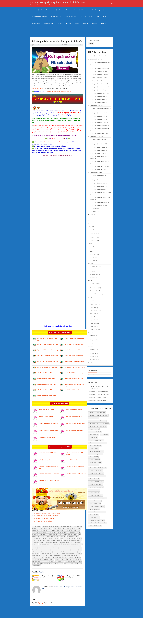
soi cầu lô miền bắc (94, 492)
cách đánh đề (37, 526)
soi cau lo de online (95, 459)
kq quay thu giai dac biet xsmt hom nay (56, 557)
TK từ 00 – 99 (93, 300)
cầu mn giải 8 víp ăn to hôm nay (48, 423)
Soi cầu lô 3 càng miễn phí (96, 484)
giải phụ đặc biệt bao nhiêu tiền (68, 546)
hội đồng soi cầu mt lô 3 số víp (98, 153)
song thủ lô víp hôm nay (73, 460)
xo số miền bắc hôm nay (95, 525)
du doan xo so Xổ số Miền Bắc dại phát (99, 423)
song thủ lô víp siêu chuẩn (74, 409)
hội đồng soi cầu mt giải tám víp (98, 150)
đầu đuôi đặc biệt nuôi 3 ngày (61, 528)
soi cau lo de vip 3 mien (95, 462)
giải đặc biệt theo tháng (66, 542)
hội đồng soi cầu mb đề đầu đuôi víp (99, 90)
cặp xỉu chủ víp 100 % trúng (47, 437)
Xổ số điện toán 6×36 (95, 266)
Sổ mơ (33, 30)
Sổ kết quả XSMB (49, 23)
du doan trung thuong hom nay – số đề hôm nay (57, 2)
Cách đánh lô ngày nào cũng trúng (99, 415)
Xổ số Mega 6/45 (94, 257)
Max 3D (92, 251)
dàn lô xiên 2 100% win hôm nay (74, 344)
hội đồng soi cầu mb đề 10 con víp (99, 84)
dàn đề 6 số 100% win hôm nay (46, 390)
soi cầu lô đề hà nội (95, 509)
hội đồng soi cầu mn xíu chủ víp (98, 205)
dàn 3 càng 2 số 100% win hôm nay (75, 367)
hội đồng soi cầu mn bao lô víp (98, 175)
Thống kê (85, 23)
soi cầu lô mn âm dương (96, 495)
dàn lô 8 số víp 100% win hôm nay (74, 338)
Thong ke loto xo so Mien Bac (97, 520)
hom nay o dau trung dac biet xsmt (61, 550)
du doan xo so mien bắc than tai (98, 420)
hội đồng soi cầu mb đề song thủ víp (99, 93)
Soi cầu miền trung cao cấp (97, 10)
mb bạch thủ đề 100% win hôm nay (47, 361)
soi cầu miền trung (66, 91)
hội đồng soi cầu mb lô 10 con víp (99, 71)
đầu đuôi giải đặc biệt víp (53, 91)
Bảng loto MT (93, 343)
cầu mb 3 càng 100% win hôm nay (75, 361)
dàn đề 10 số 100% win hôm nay (46, 395)
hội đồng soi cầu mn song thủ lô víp (99, 202)
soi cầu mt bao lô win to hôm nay (49, 474)
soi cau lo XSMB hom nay (96, 470)
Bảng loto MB (93, 335)
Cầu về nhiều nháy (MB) (96, 294)
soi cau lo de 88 (59, 563)
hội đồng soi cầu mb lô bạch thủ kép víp (100, 108)
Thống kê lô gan (94, 326)
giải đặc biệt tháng (38, 542)
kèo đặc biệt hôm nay (46, 551)
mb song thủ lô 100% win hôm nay (47, 344)
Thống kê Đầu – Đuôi (95, 311)
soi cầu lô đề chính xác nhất (97, 506)
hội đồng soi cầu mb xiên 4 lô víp (98, 113)
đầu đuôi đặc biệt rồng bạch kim (66, 532)
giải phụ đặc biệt (54, 546)
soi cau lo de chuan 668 (95, 445)
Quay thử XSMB (94, 349)
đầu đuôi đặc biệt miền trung (50, 526)
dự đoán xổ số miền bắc (95, 432)
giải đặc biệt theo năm (51, 542)
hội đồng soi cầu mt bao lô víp (98, 139)
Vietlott (60, 23)
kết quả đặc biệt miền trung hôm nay (66, 553)
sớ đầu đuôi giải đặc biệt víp (45, 563)
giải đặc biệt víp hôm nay (46, 460)
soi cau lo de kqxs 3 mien (96, 454)
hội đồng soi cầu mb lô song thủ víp (99, 125)
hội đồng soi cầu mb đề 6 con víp (99, 77)
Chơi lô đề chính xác (55, 16)
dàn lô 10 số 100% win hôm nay (74, 373)
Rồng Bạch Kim (93, 443)
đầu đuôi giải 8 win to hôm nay (75, 466)
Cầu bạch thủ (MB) (95, 283)
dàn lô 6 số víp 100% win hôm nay (47, 384)
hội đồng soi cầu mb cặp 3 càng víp (99, 68)
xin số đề (104, 523)
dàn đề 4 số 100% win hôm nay (46, 373)
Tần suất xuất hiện (95, 304)
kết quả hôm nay (36, 23)
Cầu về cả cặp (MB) (95, 291)
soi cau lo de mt (94, 456)
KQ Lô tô (94, 23)
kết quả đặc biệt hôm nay (47, 553)
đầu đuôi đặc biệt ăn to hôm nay (75, 423)
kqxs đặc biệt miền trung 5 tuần (64, 559)
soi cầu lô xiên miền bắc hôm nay (98, 498)
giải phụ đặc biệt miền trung (51, 548)
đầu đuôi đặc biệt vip (73, 536)
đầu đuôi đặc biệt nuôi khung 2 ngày (50, 530)
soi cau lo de (103, 443)
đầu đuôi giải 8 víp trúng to (74, 416)
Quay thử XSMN (94, 353)
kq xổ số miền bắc (94, 434)
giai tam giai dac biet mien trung (69, 548)
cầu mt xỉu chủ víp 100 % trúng (48, 453)
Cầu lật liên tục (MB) (95, 288)
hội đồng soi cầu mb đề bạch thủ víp (99, 87)
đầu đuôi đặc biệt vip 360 (40, 538)
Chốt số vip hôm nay (70, 16)
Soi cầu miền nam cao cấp (39, 16)
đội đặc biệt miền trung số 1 (68, 538)
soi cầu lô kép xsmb (94, 489)
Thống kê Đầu (93, 317)
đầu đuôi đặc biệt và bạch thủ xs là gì (56, 536)
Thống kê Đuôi (94, 314)
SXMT (104, 16)
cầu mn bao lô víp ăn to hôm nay (48, 430)
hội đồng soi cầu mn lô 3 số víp (98, 189)
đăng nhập (40, 603)
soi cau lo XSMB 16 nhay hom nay (98, 467)
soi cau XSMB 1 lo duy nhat (96, 481)
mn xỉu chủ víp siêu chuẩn (46, 409)
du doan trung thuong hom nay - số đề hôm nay (51, 45)
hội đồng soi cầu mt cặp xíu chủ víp (99, 144)
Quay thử (104, 23)
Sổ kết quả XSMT (94, 233)
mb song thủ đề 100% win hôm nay (47, 367)
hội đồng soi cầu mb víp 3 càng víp (99, 122)
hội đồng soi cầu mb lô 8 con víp (98, 102)
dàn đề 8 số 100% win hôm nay (74, 390)
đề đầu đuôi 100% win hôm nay (74, 378)
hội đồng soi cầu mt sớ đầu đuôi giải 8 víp (46, 515)
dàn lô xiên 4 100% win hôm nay (74, 355)
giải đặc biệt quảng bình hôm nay (72, 540)
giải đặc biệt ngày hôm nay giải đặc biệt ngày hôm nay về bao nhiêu (57, 539)
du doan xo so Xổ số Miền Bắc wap (98, 426)
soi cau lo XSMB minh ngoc (96, 473)
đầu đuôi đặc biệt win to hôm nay (76, 474)
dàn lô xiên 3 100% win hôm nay (74, 350)
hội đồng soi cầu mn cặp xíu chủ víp (99, 180)
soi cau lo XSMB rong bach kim (97, 476)
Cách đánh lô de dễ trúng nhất (97, 412)
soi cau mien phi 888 (94, 478)
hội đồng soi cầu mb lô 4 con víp (98, 96)
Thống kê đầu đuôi (95, 329)
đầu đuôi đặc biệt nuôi (46, 528)
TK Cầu (77, 23)
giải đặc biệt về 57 (56, 544)
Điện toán (68, 23)
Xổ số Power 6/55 (94, 254)
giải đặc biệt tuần (44, 544)
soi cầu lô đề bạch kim (95, 503)
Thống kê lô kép (94, 320)
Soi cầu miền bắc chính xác (78, 10)
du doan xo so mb (94, 418)
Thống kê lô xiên (94, 323)
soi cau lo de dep (94, 448)
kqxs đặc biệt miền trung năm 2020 (55, 561)
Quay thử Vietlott (94, 360)
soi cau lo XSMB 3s (94, 465)
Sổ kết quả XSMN (94, 237)
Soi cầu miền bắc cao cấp (61, 10)
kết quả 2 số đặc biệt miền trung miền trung (65, 551)
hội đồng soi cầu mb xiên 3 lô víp (98, 116)
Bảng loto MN (93, 340)
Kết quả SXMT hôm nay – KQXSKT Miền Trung (47, 513)
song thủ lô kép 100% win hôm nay (47, 355)
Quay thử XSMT (94, 356)
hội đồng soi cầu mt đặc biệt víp (98, 147)
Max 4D (92, 247)
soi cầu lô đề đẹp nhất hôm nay (97, 512)
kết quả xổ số (104, 434)
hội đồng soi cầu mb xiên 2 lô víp (98, 119)
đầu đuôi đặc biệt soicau (55, 534)
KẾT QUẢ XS (82, 16)
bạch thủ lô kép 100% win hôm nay (47, 350)
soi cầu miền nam (94, 514)
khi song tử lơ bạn (38, 557)
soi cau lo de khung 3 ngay (96, 451)
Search (91, 43)
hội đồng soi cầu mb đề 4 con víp (99, 74)
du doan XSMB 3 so (94, 429)
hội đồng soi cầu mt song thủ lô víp (44, 518)
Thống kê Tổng (94, 307)
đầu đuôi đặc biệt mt (38, 88)
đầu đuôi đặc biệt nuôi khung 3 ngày (45, 532)
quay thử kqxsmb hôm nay (96, 440)
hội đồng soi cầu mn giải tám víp (98, 186)
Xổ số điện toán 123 (95, 274)
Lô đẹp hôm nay (93, 437)
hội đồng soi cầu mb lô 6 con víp (98, 99)
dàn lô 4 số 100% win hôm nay (46, 378)
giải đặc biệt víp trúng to (46, 416)
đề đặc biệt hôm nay (54, 538)
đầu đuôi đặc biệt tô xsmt (70, 534)
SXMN (97, 16)
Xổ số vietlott (93, 260)
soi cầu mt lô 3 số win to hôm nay (49, 480)
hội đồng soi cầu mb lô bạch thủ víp (99, 133)
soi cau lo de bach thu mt (71, 563)
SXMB (91, 16)
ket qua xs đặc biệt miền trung (71, 555)
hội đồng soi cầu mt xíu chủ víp (43, 521)
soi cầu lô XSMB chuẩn (95, 501)
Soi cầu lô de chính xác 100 (96, 487)
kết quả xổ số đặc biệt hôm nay (53, 555)
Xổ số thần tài (93, 277)
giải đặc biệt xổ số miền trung (70, 544)
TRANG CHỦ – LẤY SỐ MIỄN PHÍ (41, 10)
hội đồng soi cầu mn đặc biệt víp (98, 183)
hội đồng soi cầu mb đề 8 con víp (99, 81)
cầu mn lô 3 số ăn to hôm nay (74, 430)
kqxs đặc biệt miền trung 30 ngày (45, 559)
